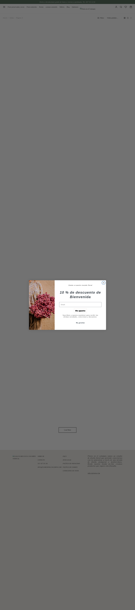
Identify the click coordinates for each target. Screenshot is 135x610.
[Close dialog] (103, 283)
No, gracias (80, 323)
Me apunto (80, 310)
